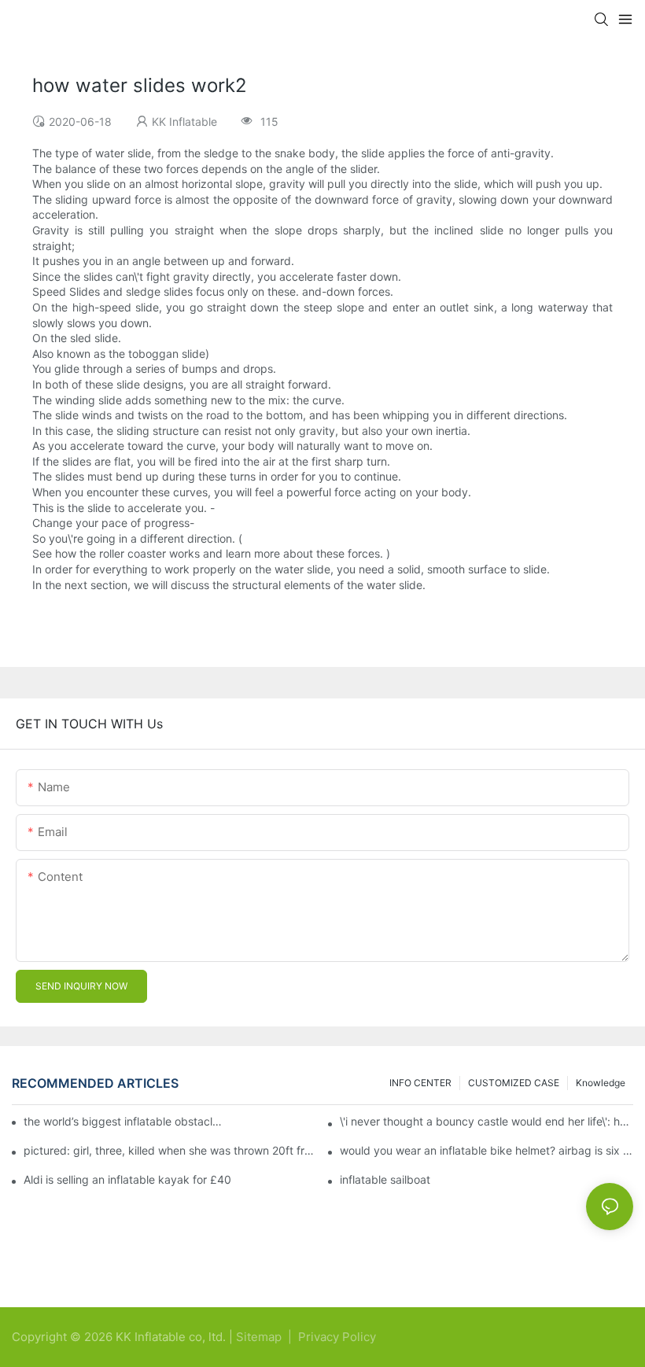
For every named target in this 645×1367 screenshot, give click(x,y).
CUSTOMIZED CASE (513, 1083)
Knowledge (600, 1083)
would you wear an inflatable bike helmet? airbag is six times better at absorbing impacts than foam (486, 1150)
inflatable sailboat (385, 1180)
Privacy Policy (337, 1336)
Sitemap (260, 1336)
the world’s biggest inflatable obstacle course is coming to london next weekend (124, 1121)
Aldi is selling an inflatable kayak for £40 (127, 1180)
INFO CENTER (420, 1083)
